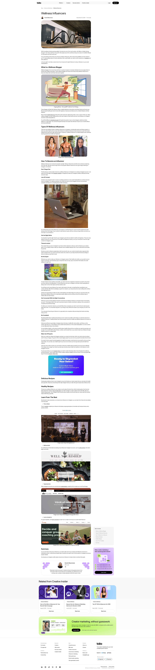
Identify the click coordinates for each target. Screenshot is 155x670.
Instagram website (57, 173)
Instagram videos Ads (53, 353)
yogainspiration (64, 486)
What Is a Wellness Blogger (101, 531)
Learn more (103, 572)
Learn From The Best (100, 540)
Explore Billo (76, 630)
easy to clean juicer (57, 390)
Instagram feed (56, 350)
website (46, 406)
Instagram (87, 58)
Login (109, 3)
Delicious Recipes (99, 536)
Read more (51, 611)
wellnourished (82, 447)
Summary (97, 542)
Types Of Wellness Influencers (101, 533)
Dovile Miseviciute (70, 563)
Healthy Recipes (99, 538)
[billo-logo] (39, 3)
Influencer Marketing (48, 8)
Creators (68, 3)
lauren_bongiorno (55, 519)
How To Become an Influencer (101, 534)
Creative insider (85, 3)
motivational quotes (54, 120)
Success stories (76, 3)
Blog (42, 8)
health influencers (51, 114)
